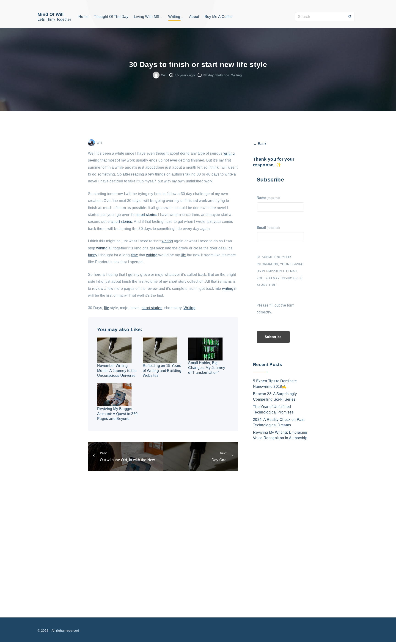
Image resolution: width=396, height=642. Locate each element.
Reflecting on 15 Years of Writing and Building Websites (162, 370)
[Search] (350, 16)
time (134, 255)
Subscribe (273, 337)
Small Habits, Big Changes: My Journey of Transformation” (206, 368)
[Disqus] (163, 539)
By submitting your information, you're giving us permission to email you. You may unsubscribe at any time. (280, 271)
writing (229, 153)
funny (92, 255)
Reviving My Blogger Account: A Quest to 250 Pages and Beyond (117, 414)
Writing (236, 75)
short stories (147, 215)
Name (268, 198)
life (183, 255)
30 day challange (216, 75)
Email (268, 227)
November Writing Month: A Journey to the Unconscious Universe (117, 370)
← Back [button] (259, 144)
